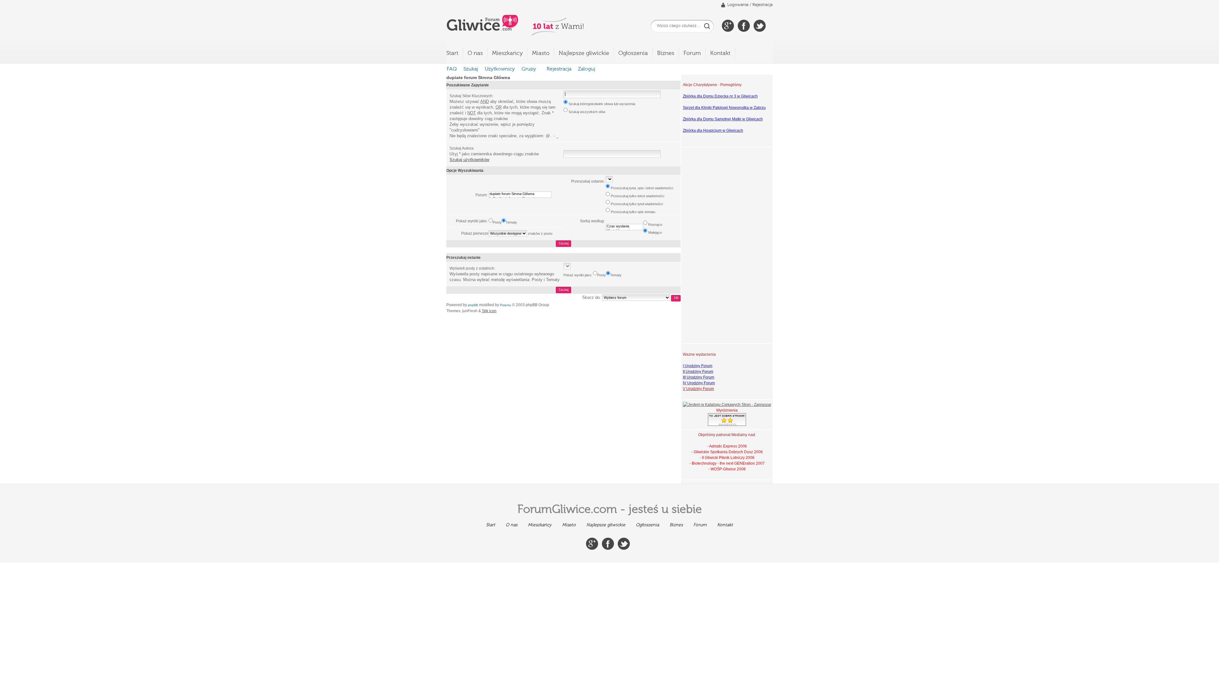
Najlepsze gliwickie (584, 53)
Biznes (665, 53)
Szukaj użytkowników (469, 159)
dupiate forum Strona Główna (478, 77)
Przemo (505, 305)
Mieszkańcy (507, 53)
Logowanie (738, 5)
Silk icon (489, 311)
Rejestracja (762, 5)
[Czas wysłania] (624, 226)
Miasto (541, 53)
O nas (475, 53)
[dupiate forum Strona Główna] (520, 194)
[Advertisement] (708, 244)
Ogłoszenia (633, 53)
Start (452, 53)
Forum (692, 53)
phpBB (473, 305)
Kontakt (720, 53)
